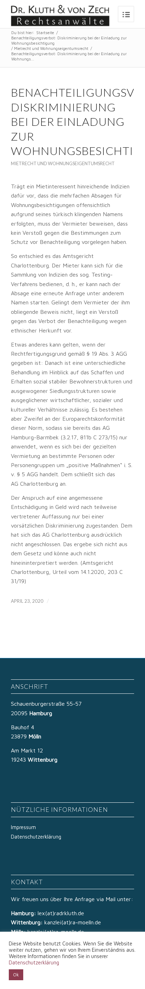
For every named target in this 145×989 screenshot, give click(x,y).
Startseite (45, 32)
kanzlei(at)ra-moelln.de (72, 922)
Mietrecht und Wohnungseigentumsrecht (51, 48)
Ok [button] (16, 974)
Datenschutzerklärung (36, 837)
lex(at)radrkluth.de (62, 913)
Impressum (23, 827)
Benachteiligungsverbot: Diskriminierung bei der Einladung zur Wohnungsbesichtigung (69, 40)
